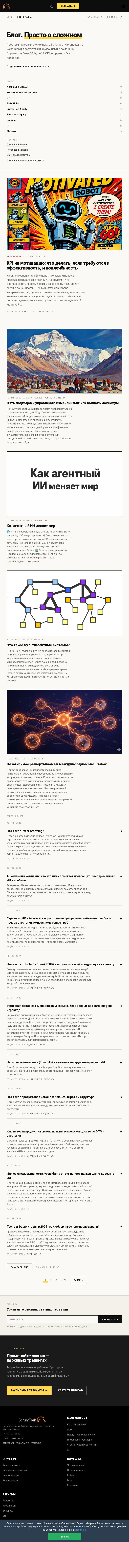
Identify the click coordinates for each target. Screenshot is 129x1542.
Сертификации (11, 1475)
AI (68, 1449)
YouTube (36, 1443)
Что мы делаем (75, 1465)
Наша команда (75, 1470)
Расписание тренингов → (29, 1390)
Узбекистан (9, 1505)
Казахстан (8, 1500)
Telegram (8, 1443)
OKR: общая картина (19, 155)
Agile (70, 1429)
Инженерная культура (79, 1439)
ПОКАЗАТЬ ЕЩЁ (19, 1267)
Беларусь (8, 1510)
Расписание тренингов (15, 1470)
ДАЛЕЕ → (78, 1280)
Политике (80, 1529)
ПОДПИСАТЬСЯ (110, 1319)
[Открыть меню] (123, 6)
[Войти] (52, 6)
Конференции (10, 1480)
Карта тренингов (70, 1390)
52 (65, 1280)
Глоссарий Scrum (17, 144)
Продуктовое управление (81, 1434)
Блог (69, 1480)
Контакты (18, 1438)
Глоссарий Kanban (17, 149)
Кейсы (70, 1475)
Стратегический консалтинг (82, 1444)
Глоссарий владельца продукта (25, 160)
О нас (6, 1438)
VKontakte (22, 1443)
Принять (64, 1536)
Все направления (77, 1424)
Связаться (68, 6)
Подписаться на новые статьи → (28, 66)
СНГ (5, 1515)
